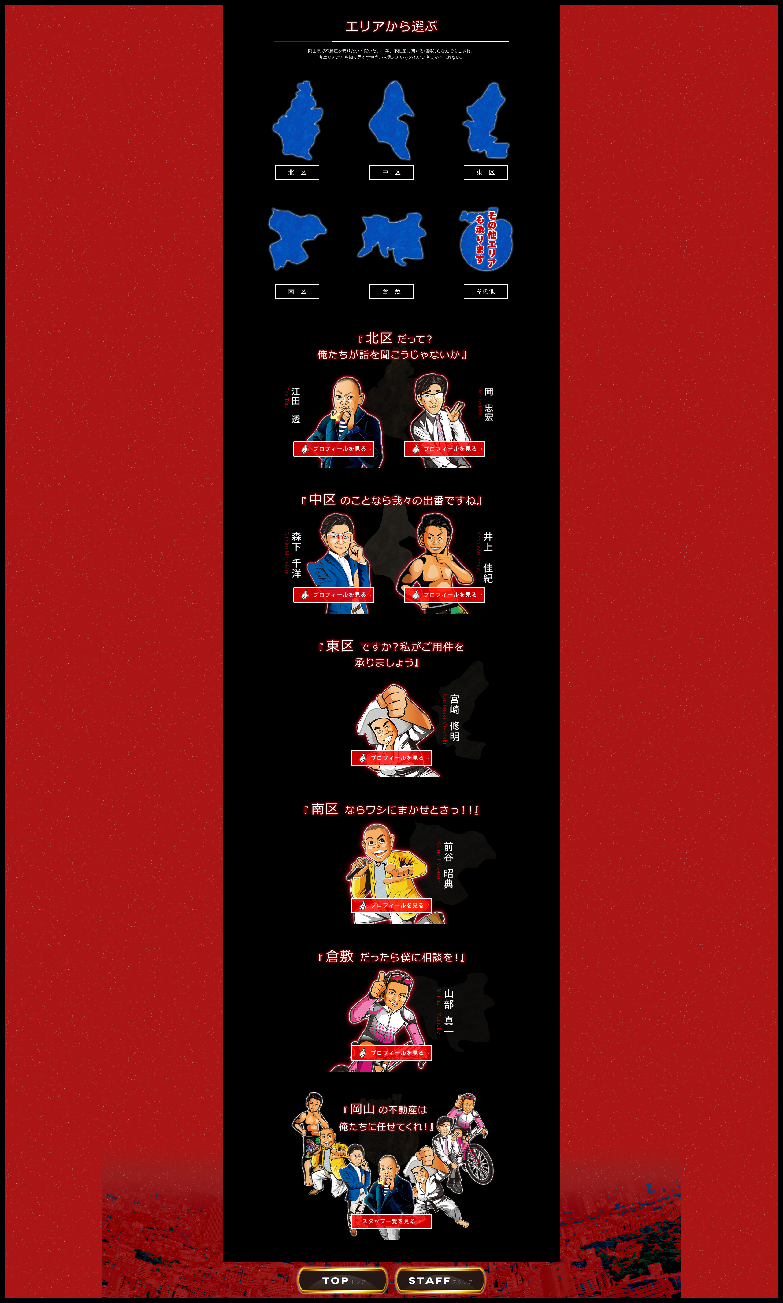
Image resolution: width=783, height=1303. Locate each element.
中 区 (391, 172)
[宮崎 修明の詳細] (391, 762)
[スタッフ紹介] (440, 1292)
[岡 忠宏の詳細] (444, 453)
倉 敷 (391, 291)
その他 (486, 291)
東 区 (486, 172)
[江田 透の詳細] (334, 453)
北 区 (297, 172)
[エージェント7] (343, 1292)
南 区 (297, 291)
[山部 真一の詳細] (391, 1057)
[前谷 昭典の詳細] (391, 910)
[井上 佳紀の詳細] (444, 599)
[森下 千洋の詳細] (334, 599)
